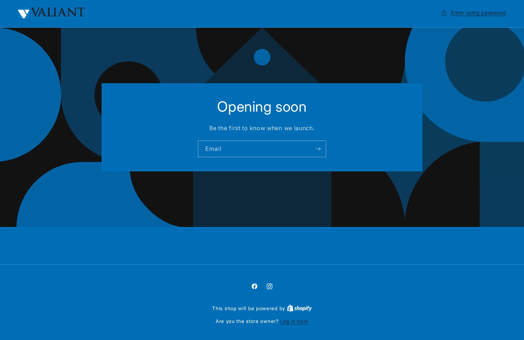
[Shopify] (299, 308)
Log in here (294, 321)
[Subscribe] (318, 148)
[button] (473, 12)
